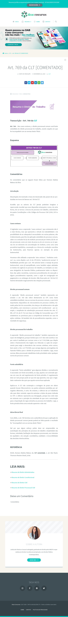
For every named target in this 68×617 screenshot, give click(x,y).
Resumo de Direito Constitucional (23, 477)
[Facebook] (29, 588)
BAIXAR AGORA (33, 5)
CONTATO (47, 21)
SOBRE (38, 21)
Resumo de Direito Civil (19, 483)
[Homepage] (34, 14)
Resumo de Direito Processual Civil (23, 488)
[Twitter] (44, 588)
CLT (50, 74)
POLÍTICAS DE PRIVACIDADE (40, 609)
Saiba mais (33, 560)
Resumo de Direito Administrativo (23, 472)
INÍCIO (17, 21)
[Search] (54, 20)
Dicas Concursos (16, 604)
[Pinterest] (36, 588)
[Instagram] (22, 588)
